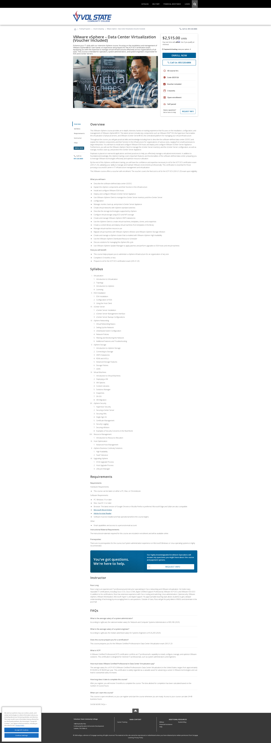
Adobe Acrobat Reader (102, 513)
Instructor (78, 138)
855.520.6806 (78, 159)
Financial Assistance (165, 724)
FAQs (76, 143)
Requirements (79, 133)
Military (161, 722)
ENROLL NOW (179, 55)
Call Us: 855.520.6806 (188, 29)
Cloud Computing (98, 29)
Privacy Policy (138, 738)
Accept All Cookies (21, 730)
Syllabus (77, 129)
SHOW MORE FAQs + (98, 704)
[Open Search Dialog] (195, 4)
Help (160, 727)
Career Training (122, 722)
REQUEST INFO (188, 111)
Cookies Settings (21, 735)
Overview (77, 124)
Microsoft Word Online (103, 510)
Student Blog (182, 722)
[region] (21, 724)
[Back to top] (135, 719)
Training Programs (84, 29)
